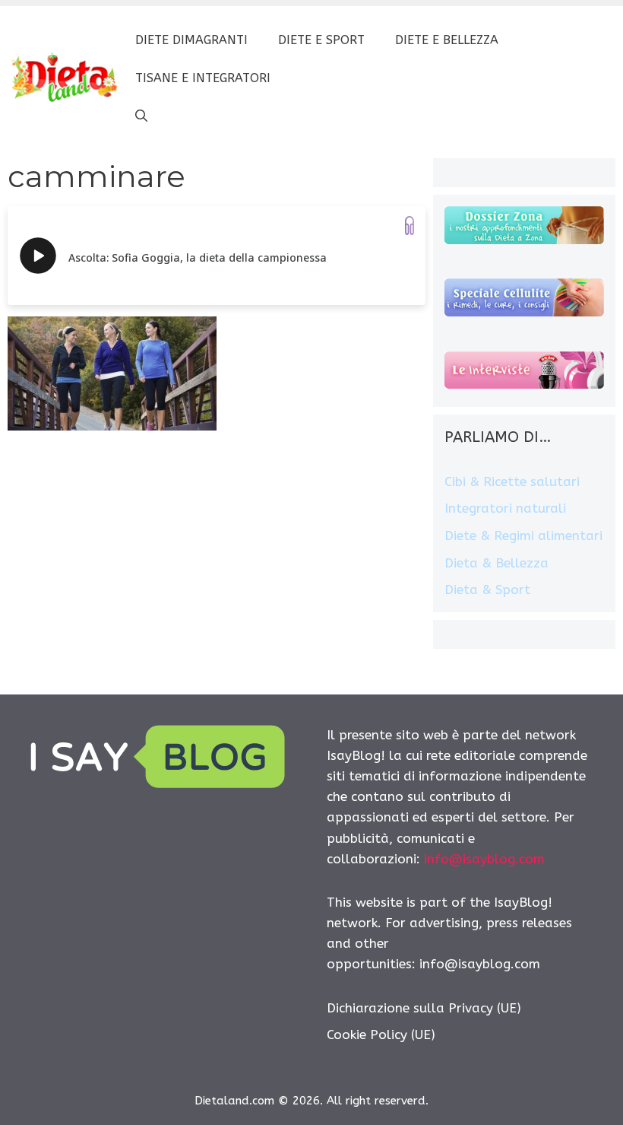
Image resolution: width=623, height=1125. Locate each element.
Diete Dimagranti (191, 40)
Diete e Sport (321, 40)
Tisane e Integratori (202, 78)
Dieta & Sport (487, 589)
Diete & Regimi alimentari (523, 535)
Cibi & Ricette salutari (512, 481)
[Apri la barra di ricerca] (141, 116)
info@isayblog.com (484, 858)
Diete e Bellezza (446, 40)
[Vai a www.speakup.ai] (409, 225)
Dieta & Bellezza (496, 562)
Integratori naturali (505, 508)
